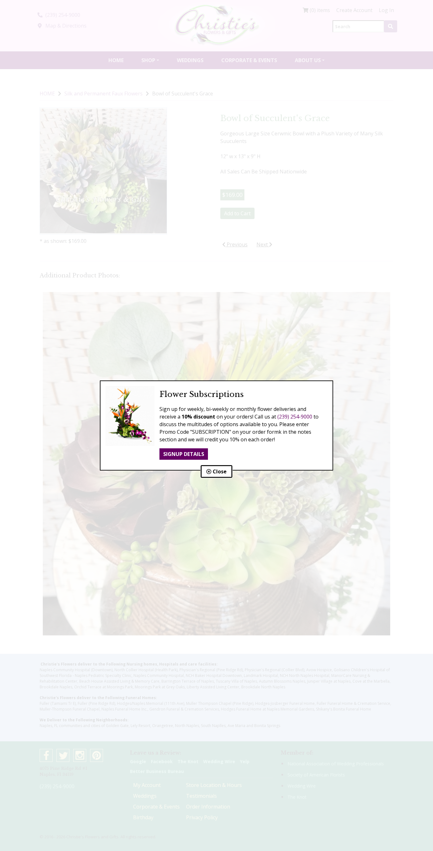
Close (219, 471)
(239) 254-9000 (294, 416)
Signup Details (183, 454)
